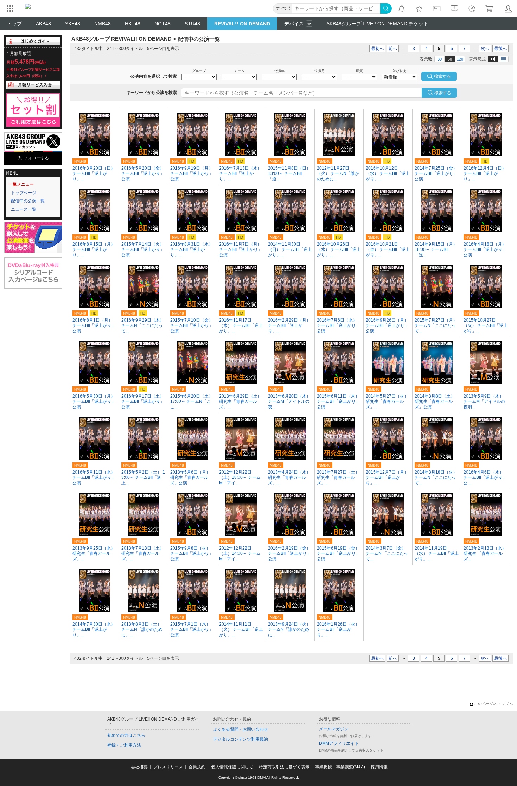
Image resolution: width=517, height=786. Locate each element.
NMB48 (102, 23)
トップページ (23, 192)
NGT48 (162, 23)
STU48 (192, 23)
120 (460, 59)
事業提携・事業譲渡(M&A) (340, 767)
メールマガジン (334, 729)
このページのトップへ (493, 704)
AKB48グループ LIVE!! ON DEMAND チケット (377, 23)
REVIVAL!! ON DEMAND (242, 23)
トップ (14, 23)
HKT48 (132, 23)
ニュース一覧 (23, 209)
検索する (442, 92)
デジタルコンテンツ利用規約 (240, 739)
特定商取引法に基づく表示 (284, 767)
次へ (485, 48)
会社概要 (139, 767)
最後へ (500, 48)
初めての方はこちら (126, 735)
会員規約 (197, 767)
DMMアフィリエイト (339, 743)
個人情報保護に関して (232, 767)
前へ (393, 48)
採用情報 (379, 767)
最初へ (377, 48)
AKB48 (43, 23)
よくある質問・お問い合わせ (240, 729)
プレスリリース (168, 767)
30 (440, 59)
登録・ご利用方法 (124, 745)
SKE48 (72, 23)
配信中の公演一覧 (28, 200)
